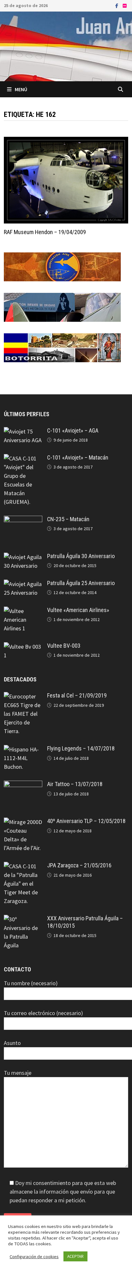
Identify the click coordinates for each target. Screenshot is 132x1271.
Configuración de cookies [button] (34, 1256)
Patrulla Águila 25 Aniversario (81, 583)
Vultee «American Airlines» (78, 610)
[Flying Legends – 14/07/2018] (23, 749)
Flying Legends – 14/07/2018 (81, 748)
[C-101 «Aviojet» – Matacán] (23, 458)
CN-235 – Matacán (68, 519)
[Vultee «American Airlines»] (23, 611)
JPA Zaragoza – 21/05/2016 (79, 865)
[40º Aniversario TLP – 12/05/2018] (23, 822)
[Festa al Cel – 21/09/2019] (23, 696)
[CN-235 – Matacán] (23, 520)
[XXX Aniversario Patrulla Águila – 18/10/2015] (23, 919)
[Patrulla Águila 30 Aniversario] (23, 557)
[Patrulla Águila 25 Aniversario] (23, 584)
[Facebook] (117, 5)
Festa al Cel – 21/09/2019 (77, 695)
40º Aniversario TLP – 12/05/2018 (86, 821)
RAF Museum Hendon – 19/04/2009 (45, 232)
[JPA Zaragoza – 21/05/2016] (23, 866)
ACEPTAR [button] (75, 1256)
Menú (21, 89)
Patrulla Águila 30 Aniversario (81, 556)
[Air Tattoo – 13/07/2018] (23, 785)
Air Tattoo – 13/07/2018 (75, 784)
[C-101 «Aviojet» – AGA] (23, 431)
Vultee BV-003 (63, 645)
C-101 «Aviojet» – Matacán (77, 457)
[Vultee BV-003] (23, 646)
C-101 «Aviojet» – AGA (72, 430)
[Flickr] (124, 5)
